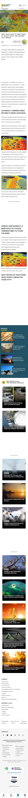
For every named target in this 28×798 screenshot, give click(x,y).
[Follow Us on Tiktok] (15, 735)
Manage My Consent (7, 691)
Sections (21, 8)
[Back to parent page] (5, 7)
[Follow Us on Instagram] (7, 735)
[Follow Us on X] (23, 735)
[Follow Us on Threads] (19, 735)
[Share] (2, 42)
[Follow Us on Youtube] (11, 735)
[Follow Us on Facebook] (3, 735)
